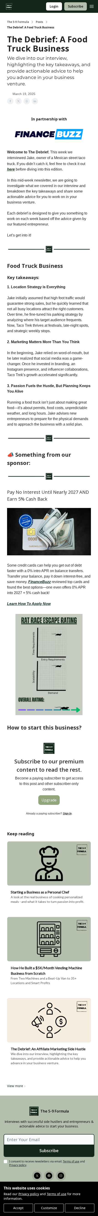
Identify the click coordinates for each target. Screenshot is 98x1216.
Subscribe (75, 6)
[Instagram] (61, 1176)
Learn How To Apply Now (29, 604)
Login (54, 6)
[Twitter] (37, 1176)
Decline (79, 1208)
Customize (49, 1208)
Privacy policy (28, 1194)
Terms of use (56, 1194)
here (11, 169)
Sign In (67, 813)
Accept (18, 1208)
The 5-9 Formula (18, 22)
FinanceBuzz (39, 582)
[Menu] (91, 5)
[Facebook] (49, 1176)
